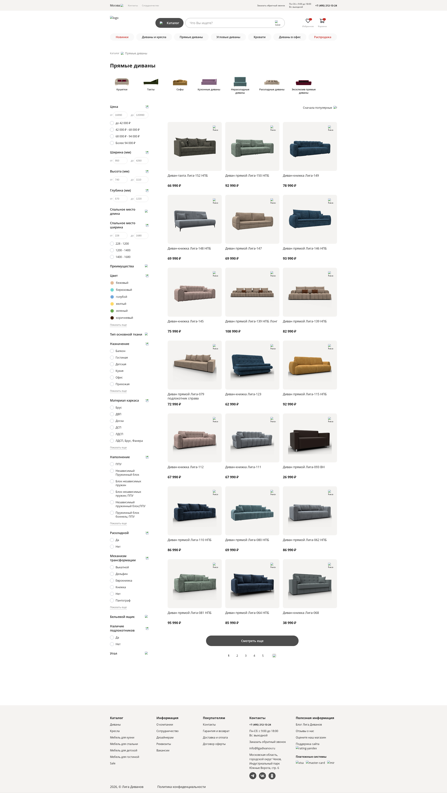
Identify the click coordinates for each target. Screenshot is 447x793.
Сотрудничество (150, 5)
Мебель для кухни (122, 737)
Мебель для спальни (124, 744)
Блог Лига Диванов (309, 724)
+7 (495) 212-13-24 (326, 5)
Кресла (115, 731)
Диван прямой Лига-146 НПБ (305, 248)
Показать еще (118, 324)
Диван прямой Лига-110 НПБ (189, 540)
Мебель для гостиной (124, 757)
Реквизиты (163, 744)
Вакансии (162, 750)
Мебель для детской (123, 750)
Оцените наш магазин (311, 737)
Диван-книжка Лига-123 (243, 394)
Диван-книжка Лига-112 (186, 467)
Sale (112, 763)
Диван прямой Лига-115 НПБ (305, 394)
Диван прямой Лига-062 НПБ (305, 540)
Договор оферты (214, 744)
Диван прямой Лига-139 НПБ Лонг (251, 321)
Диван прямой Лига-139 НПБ (305, 321)
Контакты (133, 5)
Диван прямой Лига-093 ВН (304, 467)
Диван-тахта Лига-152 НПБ (188, 175)
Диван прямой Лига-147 (243, 248)
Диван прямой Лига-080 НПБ (247, 540)
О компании (164, 724)
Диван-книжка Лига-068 (301, 613)
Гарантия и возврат (216, 731)
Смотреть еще (252, 641)
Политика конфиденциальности (181, 787)
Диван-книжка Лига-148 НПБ (189, 248)
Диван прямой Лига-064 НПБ (247, 613)
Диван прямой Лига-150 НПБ (247, 175)
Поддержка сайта (307, 744)
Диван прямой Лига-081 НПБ (189, 613)
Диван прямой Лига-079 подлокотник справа (186, 396)
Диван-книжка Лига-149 (301, 175)
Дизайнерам (165, 737)
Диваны (115, 724)
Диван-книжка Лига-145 (186, 321)
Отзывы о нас (305, 731)
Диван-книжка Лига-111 (243, 467)
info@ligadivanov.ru (262, 748)
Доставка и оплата (215, 737)
